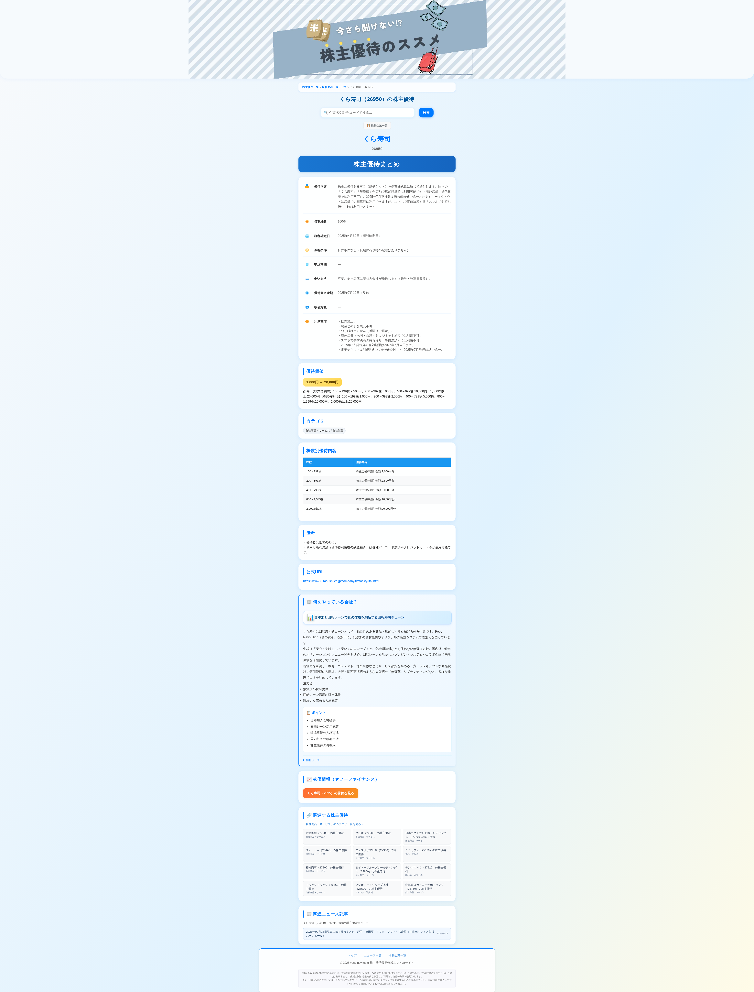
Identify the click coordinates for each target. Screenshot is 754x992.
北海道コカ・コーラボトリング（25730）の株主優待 (424, 888)
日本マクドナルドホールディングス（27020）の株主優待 (426, 836)
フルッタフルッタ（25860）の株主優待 (326, 888)
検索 (426, 112)
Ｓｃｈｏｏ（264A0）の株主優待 (326, 852)
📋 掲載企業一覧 (377, 125)
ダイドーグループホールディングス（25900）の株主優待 (376, 871)
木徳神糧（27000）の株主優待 (325, 834)
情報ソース (313, 760)
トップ (352, 955)
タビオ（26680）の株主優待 (373, 834)
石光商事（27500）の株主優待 (325, 869)
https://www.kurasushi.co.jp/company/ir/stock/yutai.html (341, 581)
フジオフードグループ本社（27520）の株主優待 (371, 888)
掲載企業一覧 (397, 955)
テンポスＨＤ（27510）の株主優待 (425, 871)
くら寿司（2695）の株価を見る (330, 793)
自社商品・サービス (334, 87)
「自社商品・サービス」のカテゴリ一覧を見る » (333, 824)
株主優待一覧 (310, 87)
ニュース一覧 (373, 955)
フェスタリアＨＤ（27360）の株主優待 (375, 854)
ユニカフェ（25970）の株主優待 (425, 852)
